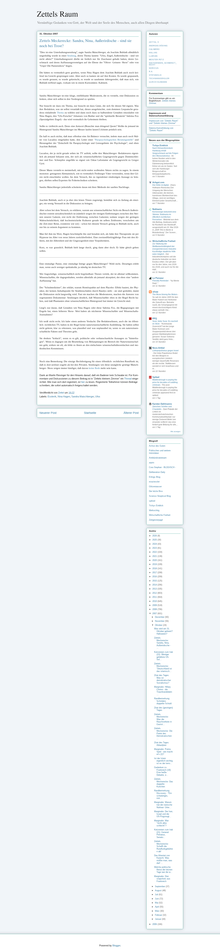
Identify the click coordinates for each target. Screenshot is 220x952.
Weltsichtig (154, 510)
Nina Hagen (64, 396)
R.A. (151, 71)
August (158, 890)
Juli (157, 894)
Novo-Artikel (158, 348)
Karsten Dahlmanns (162, 404)
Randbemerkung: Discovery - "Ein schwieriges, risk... (163, 794)
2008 (155, 609)
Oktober (159, 625)
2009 (155, 605)
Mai (157, 903)
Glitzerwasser (155, 486)
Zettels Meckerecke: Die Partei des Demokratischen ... (163, 733)
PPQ (154, 318)
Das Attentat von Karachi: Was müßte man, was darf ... (163, 859)
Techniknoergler (159, 78)
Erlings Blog (154, 477)
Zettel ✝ (154, 42)
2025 (155, 540)
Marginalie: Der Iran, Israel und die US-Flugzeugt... (163, 814)
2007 (155, 613)
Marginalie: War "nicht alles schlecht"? (161, 823)
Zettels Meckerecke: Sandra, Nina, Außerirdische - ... (162, 643)
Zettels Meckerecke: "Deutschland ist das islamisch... (163, 667)
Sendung (71, 55)
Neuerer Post (48, 412)
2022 (155, 552)
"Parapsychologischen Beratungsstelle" (114, 139)
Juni (157, 898)
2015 (155, 580)
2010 (155, 601)
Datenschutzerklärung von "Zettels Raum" (161, 129)
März (157, 911)
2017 (155, 572)
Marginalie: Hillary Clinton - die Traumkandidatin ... (163, 691)
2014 (155, 585)
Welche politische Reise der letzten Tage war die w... (163, 869)
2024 (155, 544)
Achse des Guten (157, 446)
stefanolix (155, 75)
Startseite (90, 412)
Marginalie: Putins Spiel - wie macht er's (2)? (163, 751)
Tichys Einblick (160, 145)
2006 (155, 924)
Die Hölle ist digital (160, 185)
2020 (155, 560)
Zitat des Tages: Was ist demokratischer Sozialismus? (162, 679)
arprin (151, 462)
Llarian (153, 56)
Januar (158, 919)
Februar (159, 915)
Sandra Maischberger (82, 396)
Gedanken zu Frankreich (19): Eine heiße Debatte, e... (162, 771)
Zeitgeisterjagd (156, 520)
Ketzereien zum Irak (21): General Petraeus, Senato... (163, 833)
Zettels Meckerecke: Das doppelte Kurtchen (163, 783)
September (160, 886)
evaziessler (154, 481)
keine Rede (94, 368)
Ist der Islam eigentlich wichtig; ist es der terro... (163, 761)
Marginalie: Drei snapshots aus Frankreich (162, 878)
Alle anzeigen (175, 431)
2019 (155, 564)
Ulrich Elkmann (158, 82)
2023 (155, 548)
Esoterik (52, 396)
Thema (60, 112)
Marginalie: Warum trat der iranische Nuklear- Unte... (163, 804)
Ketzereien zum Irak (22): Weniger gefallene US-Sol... (163, 656)
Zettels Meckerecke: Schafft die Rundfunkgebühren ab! (163, 846)
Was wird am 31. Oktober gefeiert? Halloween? (163, 631)
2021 (155, 556)
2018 (155, 568)
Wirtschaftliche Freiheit (163, 241)
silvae (155, 292)
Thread (128, 378)
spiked (152, 501)
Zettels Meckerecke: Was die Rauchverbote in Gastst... (163, 719)
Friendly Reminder (160, 281)
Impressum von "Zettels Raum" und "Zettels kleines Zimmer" (163, 122)
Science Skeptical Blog (160, 496)
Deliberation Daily (157, 472)
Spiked (155, 377)
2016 (155, 576)
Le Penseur (158, 278)
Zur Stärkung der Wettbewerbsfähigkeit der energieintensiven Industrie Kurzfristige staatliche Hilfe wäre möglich (164, 249)
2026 (155, 535)
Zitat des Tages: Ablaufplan (161, 743)
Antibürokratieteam (158, 458)
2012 (155, 593)
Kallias (153, 53)
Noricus (153, 68)
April (157, 907)
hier (83, 382)
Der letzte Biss (156, 491)
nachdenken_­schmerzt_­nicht (163, 63)
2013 (155, 589)
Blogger (116, 945)
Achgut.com (158, 182)
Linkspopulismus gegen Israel (165, 350)
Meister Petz (156, 59)
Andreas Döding (158, 46)
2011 (155, 597)
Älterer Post (131, 412)
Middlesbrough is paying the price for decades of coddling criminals (165, 382)
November (160, 621)
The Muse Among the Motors (165, 294)
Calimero (154, 49)
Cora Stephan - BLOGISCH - (162, 467)
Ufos (97, 396)
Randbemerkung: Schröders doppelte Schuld (163, 701)
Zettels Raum (57, 13)
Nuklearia (157, 209)
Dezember (160, 617)
